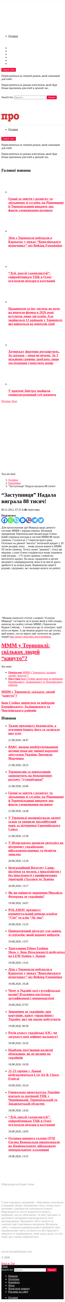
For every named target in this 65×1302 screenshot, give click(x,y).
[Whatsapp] (10, 520)
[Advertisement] (32, 437)
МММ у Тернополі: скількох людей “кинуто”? (25, 651)
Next (14, 401)
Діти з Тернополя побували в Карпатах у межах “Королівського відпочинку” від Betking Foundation (35, 241)
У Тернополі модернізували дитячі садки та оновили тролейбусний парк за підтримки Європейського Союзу (34, 823)
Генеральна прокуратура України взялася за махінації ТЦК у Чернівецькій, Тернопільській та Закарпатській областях (34, 1097)
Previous (6, 401)
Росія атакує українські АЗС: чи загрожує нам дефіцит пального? (33, 1034)
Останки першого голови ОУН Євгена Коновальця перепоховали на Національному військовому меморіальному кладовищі (34, 1144)
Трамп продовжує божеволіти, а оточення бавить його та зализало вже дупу (34, 729)
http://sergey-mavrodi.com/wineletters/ (30, 636)
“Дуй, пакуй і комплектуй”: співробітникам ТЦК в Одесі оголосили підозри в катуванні (31, 277)
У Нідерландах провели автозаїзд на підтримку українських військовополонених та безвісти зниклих (35, 848)
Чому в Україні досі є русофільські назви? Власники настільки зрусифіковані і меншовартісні (34, 994)
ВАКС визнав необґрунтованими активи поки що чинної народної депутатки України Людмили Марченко (33, 752)
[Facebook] (4, 520)
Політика (13, 51)
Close (4, 1266)
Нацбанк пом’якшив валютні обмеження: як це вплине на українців (30, 1053)
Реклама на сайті (18, 63)
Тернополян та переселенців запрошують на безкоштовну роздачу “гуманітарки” (30, 775)
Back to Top (8, 1263)
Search (51, 97)
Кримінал (14, 54)
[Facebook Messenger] (23, 520)
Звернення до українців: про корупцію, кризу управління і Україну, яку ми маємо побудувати (34, 1015)
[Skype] (17, 520)
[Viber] (29, 520)
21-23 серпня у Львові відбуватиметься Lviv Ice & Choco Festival (33, 1074)
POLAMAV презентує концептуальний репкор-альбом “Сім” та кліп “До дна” (32, 913)
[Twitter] (41, 520)
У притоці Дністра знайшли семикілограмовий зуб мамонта (32, 392)
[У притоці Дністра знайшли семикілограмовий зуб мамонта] (36, 377)
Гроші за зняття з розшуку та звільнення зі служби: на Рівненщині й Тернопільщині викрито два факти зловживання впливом (36, 204)
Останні (13, 36)
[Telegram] (35, 520)
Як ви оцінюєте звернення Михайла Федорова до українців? (35, 894)
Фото (11, 57)
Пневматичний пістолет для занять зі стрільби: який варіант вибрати (34, 933)
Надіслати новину (19, 60)
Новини (13, 47)
